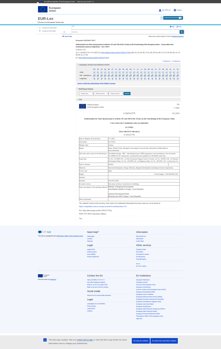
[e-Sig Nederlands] (152, 78)
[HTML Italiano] (134, 72)
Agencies (139, 318)
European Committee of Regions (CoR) (148, 301)
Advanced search (178, 36)
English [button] (179, 10)
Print (179, 27)
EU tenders (139, 252)
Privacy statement (93, 257)
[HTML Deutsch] (108, 72)
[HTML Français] (123, 72)
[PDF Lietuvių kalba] (141, 75)
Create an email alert (49, 28)
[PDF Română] (163, 75)
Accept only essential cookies (164, 341)
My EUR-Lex (166, 10)
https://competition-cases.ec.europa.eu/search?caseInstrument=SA (103, 206)
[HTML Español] (98, 72)
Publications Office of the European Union (69, 236)
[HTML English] (119, 72)
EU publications (141, 259)
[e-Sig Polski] (156, 78)
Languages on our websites (96, 304)
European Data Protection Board (146, 311)
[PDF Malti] (148, 75)
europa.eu (53, 279)
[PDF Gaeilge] (127, 75)
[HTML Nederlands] (152, 72)
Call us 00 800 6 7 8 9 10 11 (96, 280)
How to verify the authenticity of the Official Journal (96, 83)
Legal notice (91, 249)
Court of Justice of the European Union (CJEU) (151, 289)
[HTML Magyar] (145, 72)
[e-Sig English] (119, 78)
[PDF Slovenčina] (167, 75)
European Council (141, 282)
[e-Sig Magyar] (145, 78)
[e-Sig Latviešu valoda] (138, 78)
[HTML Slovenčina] (167, 72)
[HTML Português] (159, 72)
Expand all (167, 61)
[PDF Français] (123, 75)
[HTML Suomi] (174, 72)
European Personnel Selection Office (148, 314)
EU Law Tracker (141, 266)
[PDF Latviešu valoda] (138, 75)
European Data (141, 249)
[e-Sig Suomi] (174, 78)
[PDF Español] (98, 75)
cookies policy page (85, 340)
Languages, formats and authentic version (94, 65)
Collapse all (176, 61)
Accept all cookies (140, 341)
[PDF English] (119, 75)
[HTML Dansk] (105, 72)
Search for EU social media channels (99, 295)
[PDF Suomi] (174, 75)
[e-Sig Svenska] (177, 78)
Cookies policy (92, 252)
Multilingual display (86, 89)
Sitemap (90, 241)
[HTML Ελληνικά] (116, 72)
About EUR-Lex (141, 236)
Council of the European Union (146, 285)
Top (80, 218)
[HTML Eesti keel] (112, 72)
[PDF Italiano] (134, 75)
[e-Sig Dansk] (105, 78)
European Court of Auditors (145, 294)
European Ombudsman (143, 306)
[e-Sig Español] (98, 78)
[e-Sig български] (94, 78)
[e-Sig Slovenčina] (167, 78)
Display (127, 93)
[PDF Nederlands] (152, 75)
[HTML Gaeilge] (127, 72)
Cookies (89, 311)
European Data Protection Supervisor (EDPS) (150, 309)
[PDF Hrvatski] (130, 75)
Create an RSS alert (49, 31)
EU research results (142, 254)
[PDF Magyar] (145, 75)
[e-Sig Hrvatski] (130, 78)
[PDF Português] (159, 75)
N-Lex (138, 264)
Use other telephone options (96, 282)
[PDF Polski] (156, 75)
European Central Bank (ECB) (145, 292)
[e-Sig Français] (123, 78)
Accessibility (91, 254)
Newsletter (139, 239)
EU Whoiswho (140, 257)
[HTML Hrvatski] (130, 72)
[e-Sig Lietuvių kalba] (141, 78)
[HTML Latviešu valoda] (138, 72)
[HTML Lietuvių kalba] (141, 72)
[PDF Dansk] (105, 75)
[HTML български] (94, 72)
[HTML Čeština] (101, 72)
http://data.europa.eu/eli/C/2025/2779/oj (116, 52)
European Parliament (143, 280)
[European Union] (43, 275)
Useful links (140, 241)
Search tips (68, 36)
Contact (89, 239)
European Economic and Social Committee (150, 299)
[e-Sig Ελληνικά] (116, 78)
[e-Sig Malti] (148, 78)
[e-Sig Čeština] (101, 78)
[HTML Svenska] (177, 72)
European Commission (143, 287)
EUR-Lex (45, 18)
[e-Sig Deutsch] (108, 78)
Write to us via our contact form (97, 285)
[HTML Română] (163, 72)
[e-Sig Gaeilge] (127, 78)
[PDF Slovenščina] (170, 75)
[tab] (128, 64)
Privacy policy (91, 306)
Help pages (91, 236)
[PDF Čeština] (101, 75)
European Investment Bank (145, 304)
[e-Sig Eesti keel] (112, 78)
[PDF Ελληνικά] (116, 75)
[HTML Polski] (156, 72)
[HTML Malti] (148, 72)
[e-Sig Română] (163, 78)
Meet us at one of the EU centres (97, 287)
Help (172, 27)
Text (80, 99)
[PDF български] (94, 75)
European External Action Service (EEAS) (149, 297)
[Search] (182, 32)
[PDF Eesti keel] (112, 75)
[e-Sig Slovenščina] (170, 78)
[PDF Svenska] (177, 75)
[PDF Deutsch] (108, 75)
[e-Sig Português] (159, 78)
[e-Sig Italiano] (134, 78)
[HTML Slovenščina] (170, 72)
